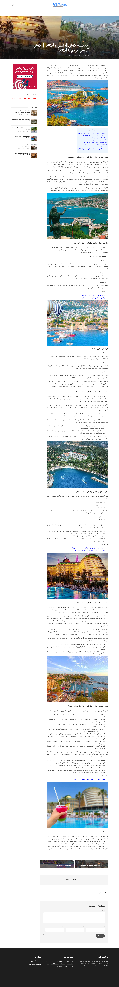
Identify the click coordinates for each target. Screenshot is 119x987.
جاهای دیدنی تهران (70, 961)
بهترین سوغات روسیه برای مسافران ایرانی (93, 298)
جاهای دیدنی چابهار (51, 961)
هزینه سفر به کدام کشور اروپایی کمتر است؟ (93, 295)
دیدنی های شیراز (70, 963)
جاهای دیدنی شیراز (60, 961)
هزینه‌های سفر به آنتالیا (100, 140)
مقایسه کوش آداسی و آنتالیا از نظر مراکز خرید (95, 146)
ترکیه (83, 41)
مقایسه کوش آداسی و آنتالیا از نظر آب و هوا (95, 142)
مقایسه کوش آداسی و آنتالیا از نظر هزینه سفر (95, 135)
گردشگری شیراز (59, 966)
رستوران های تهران (55, 963)
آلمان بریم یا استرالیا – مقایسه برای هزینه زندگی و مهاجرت (89, 779)
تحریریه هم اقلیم (86, 55)
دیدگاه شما (102, 910)
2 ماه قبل (28, 123)
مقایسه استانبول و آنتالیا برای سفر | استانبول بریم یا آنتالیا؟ (88, 550)
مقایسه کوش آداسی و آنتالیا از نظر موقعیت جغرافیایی (92, 133)
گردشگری (66, 966)
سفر (48, 963)
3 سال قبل (80, 55)
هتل (72, 966)
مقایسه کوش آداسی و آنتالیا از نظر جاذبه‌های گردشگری (92, 149)
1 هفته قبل (28, 114)
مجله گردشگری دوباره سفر (35, 961)
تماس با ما (57, 982)
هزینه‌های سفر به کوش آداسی (98, 138)
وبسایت (62, 926)
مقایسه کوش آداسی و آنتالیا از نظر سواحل (96, 144)
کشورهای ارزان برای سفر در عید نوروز (62, 865)
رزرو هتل (62, 963)
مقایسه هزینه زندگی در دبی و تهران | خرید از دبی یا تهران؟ (88, 548)
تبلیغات (62, 982)
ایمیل (82, 926)
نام (104, 926)
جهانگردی (87, 41)
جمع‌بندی (104, 151)
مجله (60, 13)
